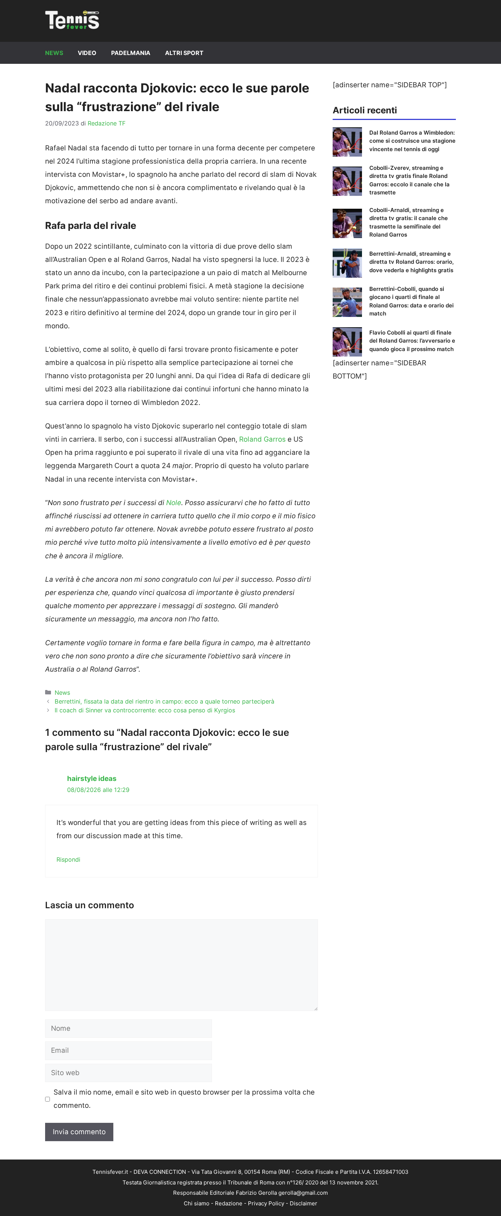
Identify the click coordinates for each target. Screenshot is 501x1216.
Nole (173, 503)
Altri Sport (184, 52)
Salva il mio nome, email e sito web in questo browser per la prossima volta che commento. (184, 1099)
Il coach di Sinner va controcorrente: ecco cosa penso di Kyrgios (145, 710)
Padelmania (130, 52)
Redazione (228, 1203)
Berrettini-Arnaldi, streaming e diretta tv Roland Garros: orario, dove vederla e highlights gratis (411, 262)
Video (87, 52)
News (54, 52)
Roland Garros (262, 439)
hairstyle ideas (92, 778)
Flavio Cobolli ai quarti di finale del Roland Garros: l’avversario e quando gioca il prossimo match (412, 341)
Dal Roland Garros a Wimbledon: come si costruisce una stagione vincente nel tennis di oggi (412, 141)
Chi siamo (196, 1203)
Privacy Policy (266, 1203)
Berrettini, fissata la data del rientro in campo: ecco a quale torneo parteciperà (164, 701)
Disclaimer (303, 1203)
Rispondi (68, 859)
